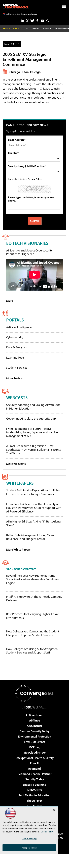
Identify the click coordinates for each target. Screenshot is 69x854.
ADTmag (34, 720)
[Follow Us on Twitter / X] (27, 20)
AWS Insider (34, 726)
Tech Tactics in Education (34, 795)
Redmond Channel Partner (34, 774)
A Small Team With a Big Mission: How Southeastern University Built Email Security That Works (33, 449)
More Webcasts (16, 464)
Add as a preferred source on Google (21, 14)
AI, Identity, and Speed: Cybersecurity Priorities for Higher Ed (29, 252)
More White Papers (18, 549)
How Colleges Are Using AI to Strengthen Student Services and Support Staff (32, 650)
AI (27, 28)
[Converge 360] (34, 693)
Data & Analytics (16, 347)
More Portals (14, 378)
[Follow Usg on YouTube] (42, 20)
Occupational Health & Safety (35, 758)
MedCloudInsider (34, 752)
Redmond (34, 768)
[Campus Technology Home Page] (16, 6)
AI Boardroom (34, 715)
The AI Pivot (34, 801)
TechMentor (34, 790)
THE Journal (34, 806)
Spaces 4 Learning (34, 784)
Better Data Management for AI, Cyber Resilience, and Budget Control (30, 537)
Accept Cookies (29, 847)
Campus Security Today (35, 731)
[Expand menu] (64, 7)
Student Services (16, 367)
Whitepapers (20, 483)
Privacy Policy (35, 178)
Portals (15, 320)
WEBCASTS (17, 397)
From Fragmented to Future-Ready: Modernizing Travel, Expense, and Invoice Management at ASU (32, 432)
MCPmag (34, 747)
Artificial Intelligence (19, 327)
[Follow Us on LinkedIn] (22, 20)
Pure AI (34, 763)
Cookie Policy (47, 831)
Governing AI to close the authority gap (31, 418)
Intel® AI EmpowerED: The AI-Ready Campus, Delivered (34, 598)
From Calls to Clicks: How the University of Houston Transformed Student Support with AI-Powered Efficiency (33, 507)
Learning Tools (15, 357)
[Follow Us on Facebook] (37, 20)
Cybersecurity (14, 337)
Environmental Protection (34, 736)
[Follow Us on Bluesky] (32, 20)
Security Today (34, 779)
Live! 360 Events (34, 742)
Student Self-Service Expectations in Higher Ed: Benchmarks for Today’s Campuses (33, 492)
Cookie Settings (29, 838)
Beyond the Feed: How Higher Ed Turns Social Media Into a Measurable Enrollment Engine (33, 579)
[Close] (53, 810)
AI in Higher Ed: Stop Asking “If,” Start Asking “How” (33, 523)
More (9, 300)
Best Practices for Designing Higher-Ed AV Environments (32, 615)
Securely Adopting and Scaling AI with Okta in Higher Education (33, 406)
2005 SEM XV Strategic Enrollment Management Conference (27, 59)
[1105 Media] (35, 707)
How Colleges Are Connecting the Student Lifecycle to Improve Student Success (32, 633)
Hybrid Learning (41, 28)
